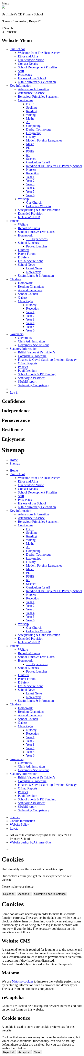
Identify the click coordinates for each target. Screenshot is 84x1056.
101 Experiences (37, 239)
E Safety (23, 257)
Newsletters (33, 272)
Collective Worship (38, 206)
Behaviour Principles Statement (38, 96)
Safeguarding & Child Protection (39, 210)
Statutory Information (23, 348)
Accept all (24, 893)
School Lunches (28, 242)
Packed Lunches (36, 246)
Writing (31, 115)
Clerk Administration (31, 341)
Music (30, 144)
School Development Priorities (37, 67)
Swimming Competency (33, 385)
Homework (25, 235)
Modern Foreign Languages (44, 140)
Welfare (23, 224)
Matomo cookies (22, 981)
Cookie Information (22, 821)
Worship (23, 199)
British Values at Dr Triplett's (36, 352)
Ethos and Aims (28, 56)
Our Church (34, 202)
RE (28, 155)
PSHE (30, 151)
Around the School (30, 290)
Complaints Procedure (32, 356)
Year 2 (30, 180)
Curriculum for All (38, 162)
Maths (30, 118)
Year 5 (30, 191)
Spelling (31, 107)
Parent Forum (26, 253)
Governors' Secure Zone (33, 345)
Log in (14, 392)
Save (37, 1052)
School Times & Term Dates (36, 231)
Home (14, 460)
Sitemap (15, 463)
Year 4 (30, 188)
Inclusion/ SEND (29, 217)
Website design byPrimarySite (30, 842)
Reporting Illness (29, 228)
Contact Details (28, 63)
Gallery (23, 297)
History (31, 136)
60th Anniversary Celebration (37, 82)
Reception (32, 173)
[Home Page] (3, 7)
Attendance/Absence (31, 93)
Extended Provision (30, 213)
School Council (28, 294)
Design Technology (38, 129)
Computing (33, 125)
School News (26, 264)
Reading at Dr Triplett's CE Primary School (54, 166)
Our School (17, 49)
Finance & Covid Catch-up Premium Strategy (47, 359)
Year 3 (30, 184)
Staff (21, 71)
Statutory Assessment (31, 378)
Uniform (23, 250)
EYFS (30, 104)
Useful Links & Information (36, 275)
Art (28, 122)
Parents (14, 220)
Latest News (34, 268)
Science (31, 158)
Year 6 (30, 195)
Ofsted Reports (27, 363)
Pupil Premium (27, 370)
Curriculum (25, 100)
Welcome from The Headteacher (39, 52)
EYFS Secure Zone (30, 261)
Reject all (8, 893)
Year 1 (30, 177)
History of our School (32, 78)
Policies (23, 367)
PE (28, 147)
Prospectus (25, 74)
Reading (31, 111)
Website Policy (19, 824)
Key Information (20, 85)
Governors (16, 334)
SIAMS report (27, 381)
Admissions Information (33, 89)
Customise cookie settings (50, 893)
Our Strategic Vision (31, 60)
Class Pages (25, 301)
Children (15, 279)
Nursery (31, 169)
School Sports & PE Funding (36, 374)
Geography (33, 133)
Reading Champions (31, 286)
